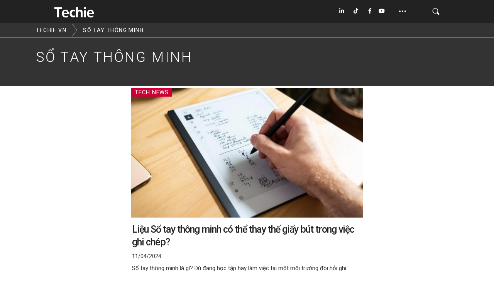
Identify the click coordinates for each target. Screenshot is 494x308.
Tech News (152, 92)
